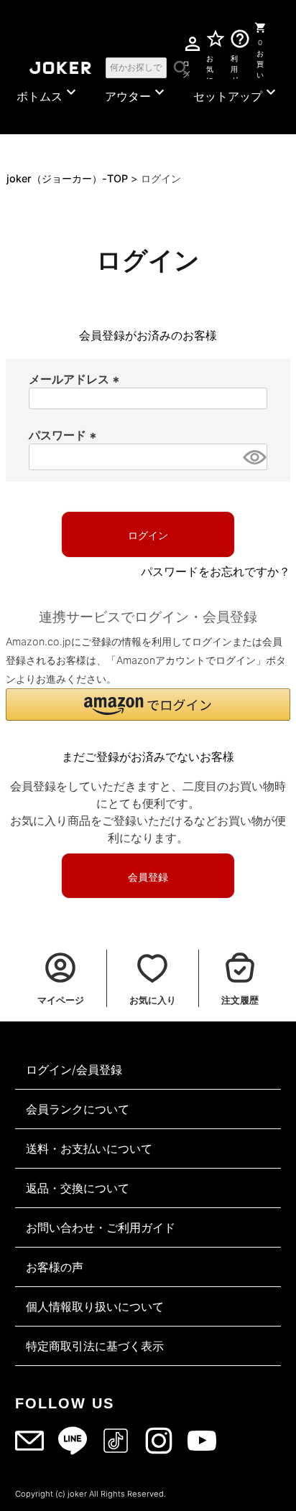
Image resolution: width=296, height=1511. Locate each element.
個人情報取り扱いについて (95, 1306)
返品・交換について (77, 1188)
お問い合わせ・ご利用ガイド (100, 1227)
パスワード (65, 435)
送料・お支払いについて (89, 1148)
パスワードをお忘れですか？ (215, 571)
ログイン (186, 66)
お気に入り (210, 67)
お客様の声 (54, 1267)
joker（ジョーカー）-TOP (67, 178)
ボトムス (48, 93)
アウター (136, 93)
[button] (148, 704)
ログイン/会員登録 (74, 1069)
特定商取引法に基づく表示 (95, 1346)
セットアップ (236, 93)
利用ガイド (234, 67)
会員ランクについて (77, 1109)
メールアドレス (76, 379)
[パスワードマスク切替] (253, 456)
